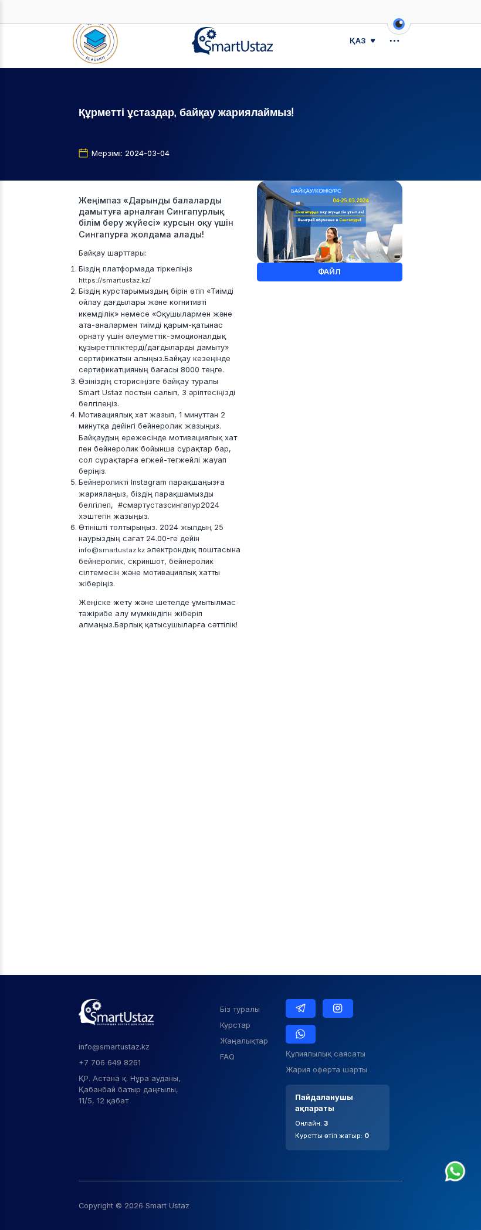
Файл (329, 271)
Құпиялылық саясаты (325, 1053)
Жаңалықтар (244, 1041)
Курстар (235, 1025)
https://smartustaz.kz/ (115, 280)
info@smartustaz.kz (113, 550)
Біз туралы (240, 1009)
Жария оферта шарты (326, 1069)
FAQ (227, 1056)
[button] (399, 30)
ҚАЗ (357, 40)
